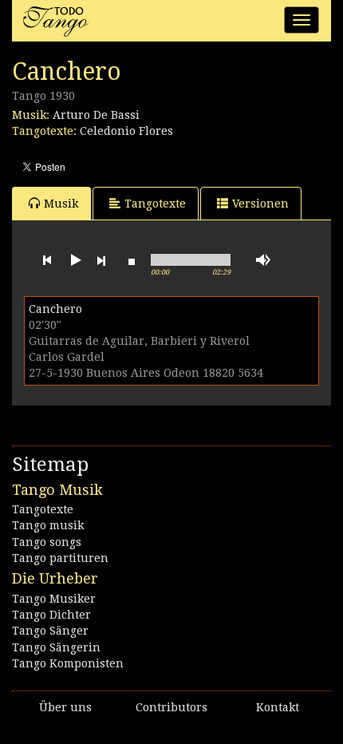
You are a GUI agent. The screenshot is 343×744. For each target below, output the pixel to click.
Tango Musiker (54, 598)
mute (263, 260)
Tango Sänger (50, 630)
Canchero (55, 309)
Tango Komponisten (68, 663)
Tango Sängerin (56, 647)
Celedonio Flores (126, 131)
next (101, 260)
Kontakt (277, 707)
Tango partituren (60, 558)
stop (131, 260)
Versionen (260, 203)
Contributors (171, 707)
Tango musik (48, 525)
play (74, 260)
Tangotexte (155, 203)
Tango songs (46, 542)
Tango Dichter (51, 614)
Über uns (65, 707)
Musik (61, 203)
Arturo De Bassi (96, 115)
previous (47, 260)
